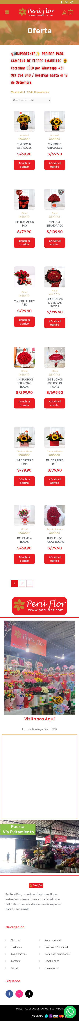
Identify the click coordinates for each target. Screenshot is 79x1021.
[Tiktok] (71, 2)
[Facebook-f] (61, 2)
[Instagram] (66, 2)
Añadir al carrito (24, 165)
